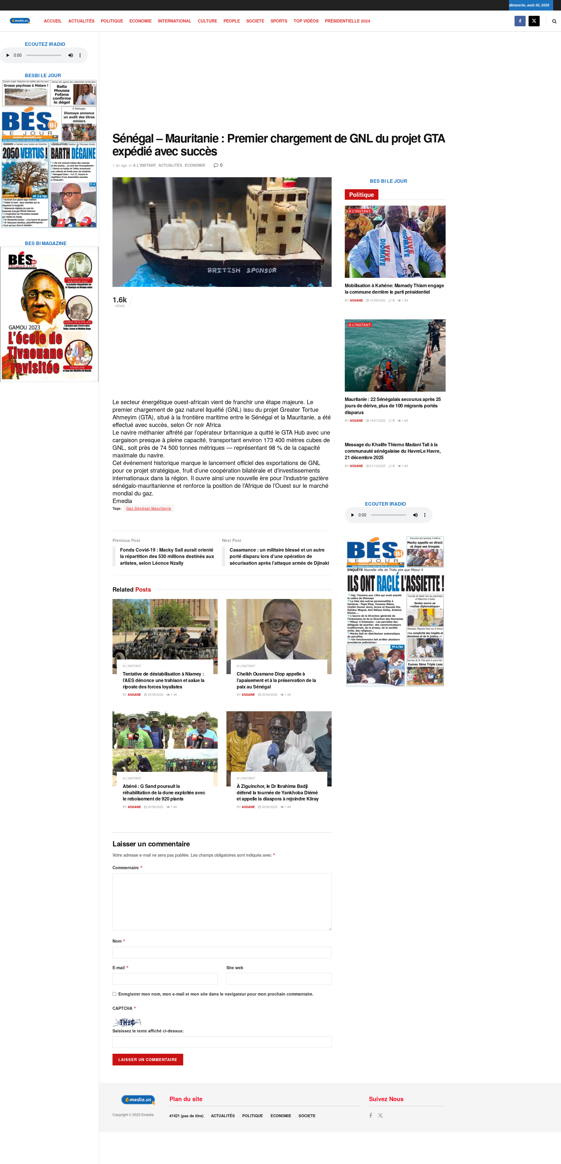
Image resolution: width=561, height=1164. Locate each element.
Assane (134, 694)
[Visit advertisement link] (49, 150)
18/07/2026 (377, 420)
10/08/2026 (377, 300)
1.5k (404, 300)
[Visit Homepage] (19, 21)
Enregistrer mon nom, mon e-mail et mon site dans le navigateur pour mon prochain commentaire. (216, 994)
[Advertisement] (279, 82)
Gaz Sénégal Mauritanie (148, 508)
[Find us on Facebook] (520, 21)
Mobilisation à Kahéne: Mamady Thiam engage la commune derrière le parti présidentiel (394, 288)
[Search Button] (554, 21)
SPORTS (279, 21)
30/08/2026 (155, 694)
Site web (234, 967)
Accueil (53, 21)
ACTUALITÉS (81, 21)
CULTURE (207, 21)
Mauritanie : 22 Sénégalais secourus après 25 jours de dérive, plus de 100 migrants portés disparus (393, 406)
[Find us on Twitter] (534, 21)
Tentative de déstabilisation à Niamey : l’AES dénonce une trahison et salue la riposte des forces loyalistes (164, 680)
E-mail (120, 967)
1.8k (404, 465)
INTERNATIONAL (174, 21)
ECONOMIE (140, 21)
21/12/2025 (377, 465)
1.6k (404, 420)
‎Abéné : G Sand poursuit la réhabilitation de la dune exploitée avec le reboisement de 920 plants (164, 792)
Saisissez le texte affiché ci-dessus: (148, 1031)
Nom (119, 941)
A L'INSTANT (144, 165)
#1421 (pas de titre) (186, 1115)
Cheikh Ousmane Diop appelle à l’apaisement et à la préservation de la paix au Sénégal (276, 680)
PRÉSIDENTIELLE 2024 (347, 21)
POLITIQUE (112, 21)
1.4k (173, 694)
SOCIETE (255, 21)
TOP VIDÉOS (306, 21)
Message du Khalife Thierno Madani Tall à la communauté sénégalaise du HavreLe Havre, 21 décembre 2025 (392, 451)
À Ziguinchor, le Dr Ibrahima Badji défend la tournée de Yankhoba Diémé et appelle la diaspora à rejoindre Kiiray (278, 792)
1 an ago (119, 165)
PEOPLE (232, 21)
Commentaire (127, 867)
